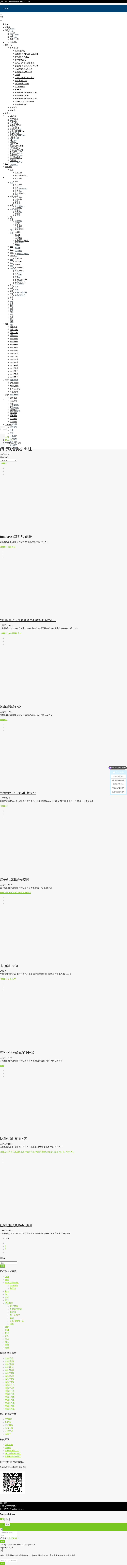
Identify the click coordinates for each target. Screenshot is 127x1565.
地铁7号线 (14, 347)
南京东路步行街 (21, 188)
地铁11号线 (14, 356)
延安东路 (18, 197)
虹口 (11, 263)
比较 (2, 1519)
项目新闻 (13, 427)
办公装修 (13, 422)
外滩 (16, 181)
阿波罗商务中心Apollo (23, 69)
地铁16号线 (14, 371)
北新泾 (17, 248)
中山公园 (18, 226)
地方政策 (13, 439)
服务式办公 (14, 48)
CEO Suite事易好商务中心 (24, 63)
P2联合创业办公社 (22, 84)
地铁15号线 (14, 368)
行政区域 (8, 177)
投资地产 (13, 436)
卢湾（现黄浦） (16, 196)
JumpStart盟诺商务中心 (24, 101)
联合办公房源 (15, 389)
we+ (11, 140)
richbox (18, 89)
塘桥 (16, 289)
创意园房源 (14, 408)
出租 (2, 463)
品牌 (18, 1152)
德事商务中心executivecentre (26, 54)
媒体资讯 (13, 424)
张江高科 (18, 274)
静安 (11, 205)
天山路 (17, 232)
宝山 (11, 294)
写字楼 (7, 16)
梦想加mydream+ (16, 152)
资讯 (6, 419)
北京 (11, 309)
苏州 (11, 306)
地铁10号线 (14, 353)
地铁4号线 (14, 336)
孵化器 (12, 110)
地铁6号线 (14, 344)
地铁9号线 (14, 350)
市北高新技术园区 (13, 1453)
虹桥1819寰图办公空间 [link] (14, 879)
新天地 (17, 202)
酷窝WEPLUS (14, 134)
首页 (6, 8)
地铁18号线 (14, 394)
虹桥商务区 (57, 1152)
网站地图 (3, 1503)
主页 (7, 437)
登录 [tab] (7, 1524)
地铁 (6, 339)
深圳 (11, 318)
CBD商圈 (8, 1419)
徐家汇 (8, 1434)
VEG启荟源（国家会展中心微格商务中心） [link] (28, 620)
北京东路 (18, 178)
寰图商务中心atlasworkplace (26, 66)
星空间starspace (16, 146)
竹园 (16, 286)
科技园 (12, 28)
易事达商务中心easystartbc (26, 92)
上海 (7, 1276)
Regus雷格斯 (20, 51)
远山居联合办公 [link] (10, 706)
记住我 (5, 1538)
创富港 (17, 75)
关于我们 (8, 424)
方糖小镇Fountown (17, 131)
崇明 (11, 297)
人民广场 (18, 172)
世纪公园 (18, 258)
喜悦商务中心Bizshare (23, 72)
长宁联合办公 (69, 1152)
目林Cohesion (20, 86)
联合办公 (8, 113)
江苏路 (17, 223)
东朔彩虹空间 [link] (9, 966)
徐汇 (11, 260)
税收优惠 (13, 416)
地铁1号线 (13, 327)
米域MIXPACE (14, 128)
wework (13, 116)
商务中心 (8, 45)
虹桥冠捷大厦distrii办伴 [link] (16, 1225)
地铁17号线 (14, 374)
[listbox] (8, 460)
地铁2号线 (14, 330)
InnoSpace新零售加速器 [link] (16, 536)
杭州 (11, 325)
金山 (11, 303)
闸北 (11, 230)
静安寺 (17, 211)
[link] (36, 531)
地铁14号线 (14, 365)
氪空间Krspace (15, 125)
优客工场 (13, 122)
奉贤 (11, 288)
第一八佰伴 (19, 270)
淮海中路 (18, 199)
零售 (6, 170)
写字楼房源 (14, 405)
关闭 (7, 1519)
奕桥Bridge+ (14, 155)
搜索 (2, 1266)
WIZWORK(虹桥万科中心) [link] (17, 1052)
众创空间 (13, 107)
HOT (5, 463)
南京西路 (18, 221)
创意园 (7, 30)
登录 (2, 1541)
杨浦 (11, 265)
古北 (16, 257)
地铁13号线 (14, 380)
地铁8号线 (14, 341)
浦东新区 (13, 255)
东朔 (6, 892)
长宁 (11, 233)
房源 (6, 400)
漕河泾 (8, 1447)
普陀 (11, 285)
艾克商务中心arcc (22, 57)
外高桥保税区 (20, 295)
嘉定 (11, 291)
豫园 (16, 187)
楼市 (11, 430)
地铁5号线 (14, 339)
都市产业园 (14, 39)
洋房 (11, 31)
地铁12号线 (14, 359)
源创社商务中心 (21, 81)
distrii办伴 (14, 119)
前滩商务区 (19, 267)
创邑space (14, 165)
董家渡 (17, 190)
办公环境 (13, 445)
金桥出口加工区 (21, 292)
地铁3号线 (14, 333)
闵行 (7, 1336)
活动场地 (13, 37)
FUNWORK (13, 141)
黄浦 (11, 182)
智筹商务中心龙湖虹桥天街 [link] (18, 793)
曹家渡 (17, 214)
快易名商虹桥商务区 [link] (13, 1139)
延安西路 (18, 251)
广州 (11, 315)
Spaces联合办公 (16, 149)
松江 (11, 300)
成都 (11, 321)
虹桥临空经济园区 (22, 254)
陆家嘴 (17, 264)
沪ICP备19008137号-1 (8, 1506)
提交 (2, 1563)
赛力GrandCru (20, 60)
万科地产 (12, 979)
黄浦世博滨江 (20, 206)
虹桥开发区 (19, 229)
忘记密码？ (14, 1538)
